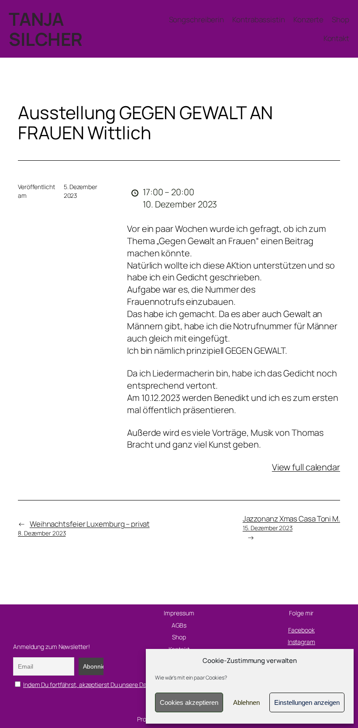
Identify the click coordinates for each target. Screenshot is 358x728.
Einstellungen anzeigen (307, 702)
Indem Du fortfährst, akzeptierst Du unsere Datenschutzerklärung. (112, 684)
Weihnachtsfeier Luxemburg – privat (84, 528)
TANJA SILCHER (46, 29)
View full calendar (306, 467)
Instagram (301, 642)
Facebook (301, 630)
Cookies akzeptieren (189, 702)
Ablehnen (246, 702)
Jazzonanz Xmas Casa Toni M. (291, 523)
